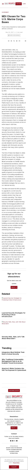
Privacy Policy (16, 462)
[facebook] (8, 41)
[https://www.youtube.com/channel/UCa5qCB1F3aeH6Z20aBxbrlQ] (17, 441)
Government (5, 12)
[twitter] (14, 41)
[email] (19, 41)
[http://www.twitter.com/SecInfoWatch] (15, 441)
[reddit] (16, 41)
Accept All (14, 466)
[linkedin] (11, 41)
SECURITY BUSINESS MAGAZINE (14, 449)
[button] (3, 4)
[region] (14, 463)
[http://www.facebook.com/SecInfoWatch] (10, 441)
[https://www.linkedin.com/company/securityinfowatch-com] (13, 441)
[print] (25, 41)
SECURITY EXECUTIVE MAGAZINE (14, 447)
